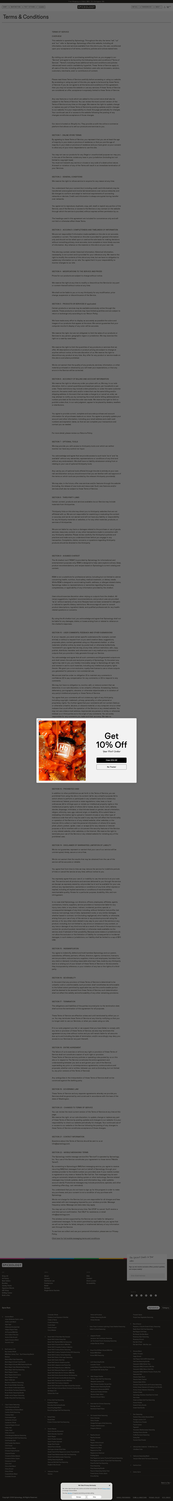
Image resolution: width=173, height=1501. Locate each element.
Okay (94, 1497)
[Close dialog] (39, 721)
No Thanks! (111, 767)
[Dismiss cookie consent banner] (109, 1485)
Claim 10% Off (111, 760)
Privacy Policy (106, 1488)
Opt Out (70, 1493)
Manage (78, 1497)
